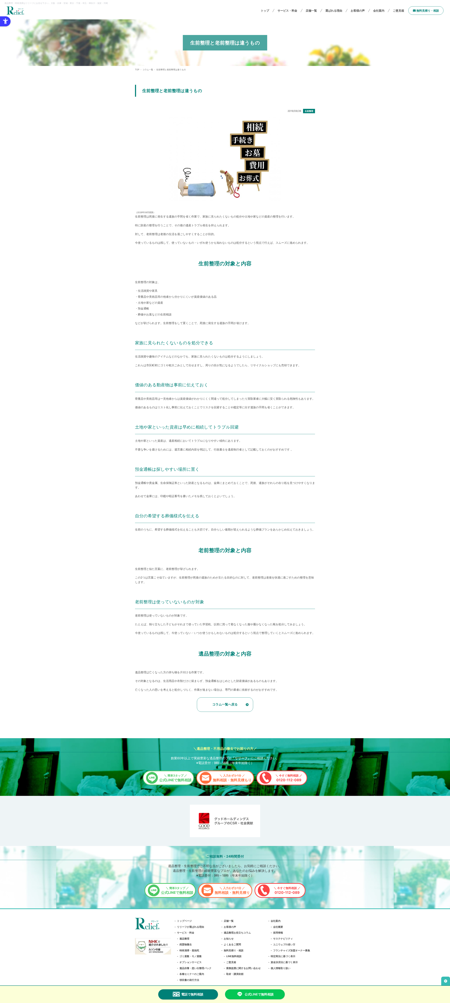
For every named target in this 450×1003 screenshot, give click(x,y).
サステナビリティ (283, 938)
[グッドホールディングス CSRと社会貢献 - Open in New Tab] (225, 821)
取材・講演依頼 (234, 973)
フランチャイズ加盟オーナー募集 (291, 950)
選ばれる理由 (333, 10)
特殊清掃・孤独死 (189, 950)
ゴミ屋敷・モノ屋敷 (190, 956)
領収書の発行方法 (189, 979)
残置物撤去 (185, 944)
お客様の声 (358, 10)
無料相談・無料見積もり (232, 778)
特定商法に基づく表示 (283, 956)
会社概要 (278, 926)
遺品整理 (184, 938)
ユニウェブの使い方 (284, 944)
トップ (265, 10)
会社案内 (276, 920)
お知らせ (229, 938)
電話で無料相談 (192, 994)
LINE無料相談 (234, 956)
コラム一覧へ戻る (225, 704)
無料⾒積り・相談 (427, 10)
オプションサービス (190, 962)
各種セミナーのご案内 (191, 973)
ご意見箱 (398, 10)
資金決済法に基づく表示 (284, 962)
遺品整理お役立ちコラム (237, 932)
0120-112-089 (288, 778)
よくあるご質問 (232, 944)
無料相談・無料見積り (232, 890)
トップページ (184, 920)
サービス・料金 (185, 932)
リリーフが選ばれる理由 (190, 926)
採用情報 (278, 932)
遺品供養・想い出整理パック (195, 968)
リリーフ (241, 758)
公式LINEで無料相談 (175, 778)
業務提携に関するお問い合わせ (243, 968)
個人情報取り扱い (280, 968)
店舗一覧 (311, 10)
